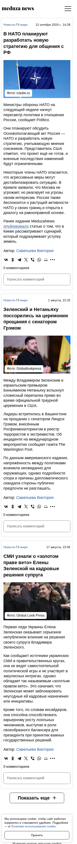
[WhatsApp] (39, 259)
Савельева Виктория (35, 251)
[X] (26, 259)
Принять (37, 835)
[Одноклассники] (12, 259)
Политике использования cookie (33, 826)
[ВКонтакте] (6, 259)
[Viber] (32, 259)
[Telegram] (19, 259)
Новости (9, 24)
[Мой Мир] (46, 259)
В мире (23, 24)
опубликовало (16, 226)
